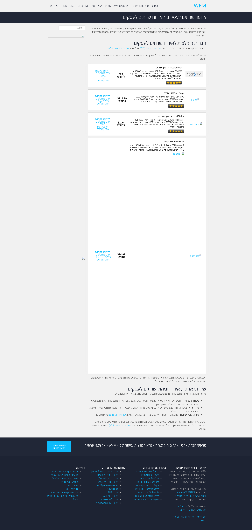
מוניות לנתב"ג (181, 506)
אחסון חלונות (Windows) (106, 502)
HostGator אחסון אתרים (171, 116)
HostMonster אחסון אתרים (146, 488)
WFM (200, 5)
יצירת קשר (53, 5)
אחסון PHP (113, 492)
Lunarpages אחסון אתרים (146, 499)
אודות (64, 5)
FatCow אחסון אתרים (149, 478)
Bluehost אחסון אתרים (148, 481)
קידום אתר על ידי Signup (186, 495)
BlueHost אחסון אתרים (172, 141)
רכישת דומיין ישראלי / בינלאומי (64, 474)
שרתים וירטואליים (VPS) (150, 48)
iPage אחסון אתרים (173, 93)
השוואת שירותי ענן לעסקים (117, 5)
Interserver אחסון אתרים (168, 67)
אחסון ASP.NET (110, 495)
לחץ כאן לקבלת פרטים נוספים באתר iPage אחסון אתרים (103, 99)
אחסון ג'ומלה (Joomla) (107, 474)
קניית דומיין (97, 5)
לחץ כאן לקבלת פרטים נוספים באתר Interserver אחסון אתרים (103, 75)
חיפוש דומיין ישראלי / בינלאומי (64, 492)
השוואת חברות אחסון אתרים (145, 5)
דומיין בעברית (72, 488)
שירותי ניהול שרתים (117, 414)
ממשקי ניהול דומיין (70, 481)
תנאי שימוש (201, 516)
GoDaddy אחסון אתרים (148, 492)
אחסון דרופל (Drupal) (108, 478)
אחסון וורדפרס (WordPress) (104, 471)
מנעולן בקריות (200, 509)
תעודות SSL (83, 5)
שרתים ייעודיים (112, 488)
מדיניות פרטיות (187, 516)
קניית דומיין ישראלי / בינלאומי (65, 471)
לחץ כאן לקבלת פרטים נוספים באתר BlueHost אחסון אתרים (103, 255)
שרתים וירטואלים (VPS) (119, 425)
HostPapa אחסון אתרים (147, 485)
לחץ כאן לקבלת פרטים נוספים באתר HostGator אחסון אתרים (103, 124)
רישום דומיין (73, 485)
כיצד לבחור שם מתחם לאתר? (65, 478)
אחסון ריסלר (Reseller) (107, 481)
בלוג (72, 5)
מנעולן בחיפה (186, 509)
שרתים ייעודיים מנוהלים (118, 48)
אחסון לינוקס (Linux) (108, 499)
